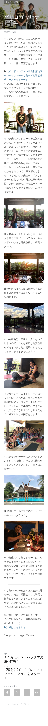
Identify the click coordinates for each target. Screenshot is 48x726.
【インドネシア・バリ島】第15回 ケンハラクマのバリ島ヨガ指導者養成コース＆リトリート (23, 75)
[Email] (37, 692)
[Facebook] (7, 692)
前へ (6, 654)
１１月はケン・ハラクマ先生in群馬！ (23, 659)
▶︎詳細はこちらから (15, 627)
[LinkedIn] (27, 692)
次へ (6, 666)
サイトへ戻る (13, 2)
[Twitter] (17, 692)
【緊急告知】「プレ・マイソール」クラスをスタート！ (23, 674)
